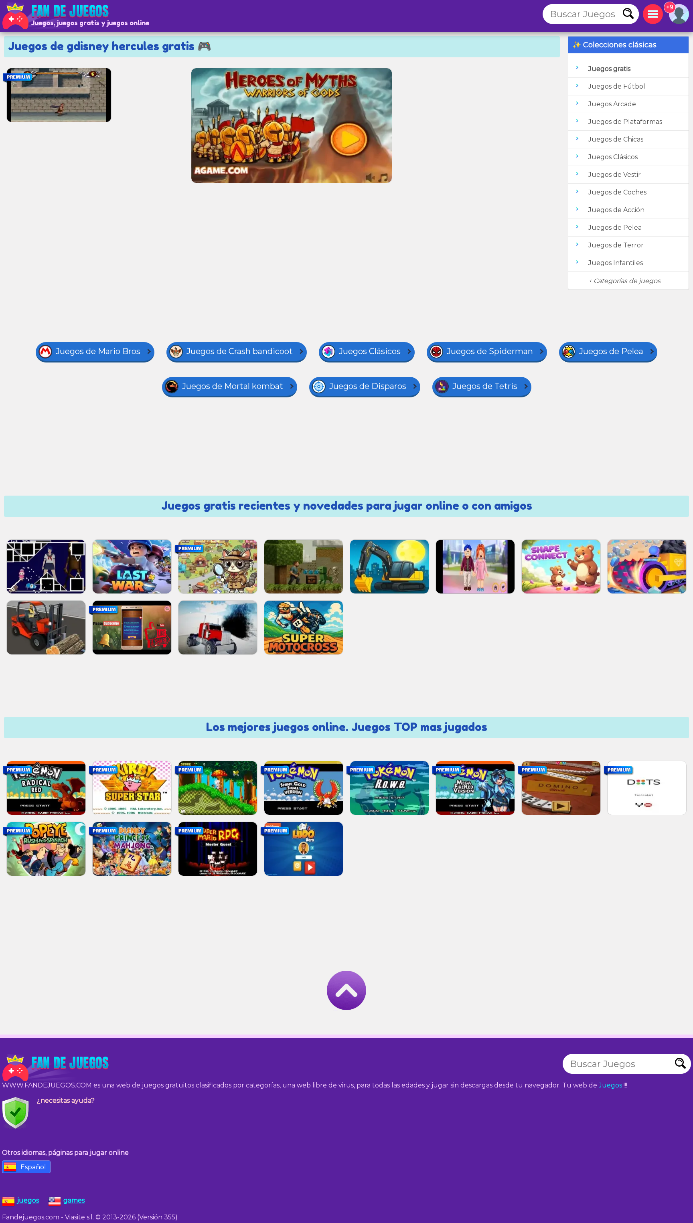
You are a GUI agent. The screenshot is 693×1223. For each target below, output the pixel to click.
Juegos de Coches (617, 192)
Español (33, 1167)
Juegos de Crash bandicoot (239, 351)
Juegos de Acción (616, 210)
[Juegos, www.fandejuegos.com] (56, 16)
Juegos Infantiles (615, 263)
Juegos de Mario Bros (98, 351)
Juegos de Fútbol (616, 86)
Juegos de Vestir (614, 174)
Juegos (610, 1085)
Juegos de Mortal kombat (232, 386)
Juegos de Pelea (615, 227)
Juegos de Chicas (615, 139)
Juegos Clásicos (613, 157)
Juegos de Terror (616, 245)
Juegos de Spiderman (490, 351)
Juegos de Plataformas (625, 122)
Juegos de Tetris (484, 386)
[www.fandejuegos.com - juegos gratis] (56, 1068)
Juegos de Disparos (367, 386)
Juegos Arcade (612, 104)
